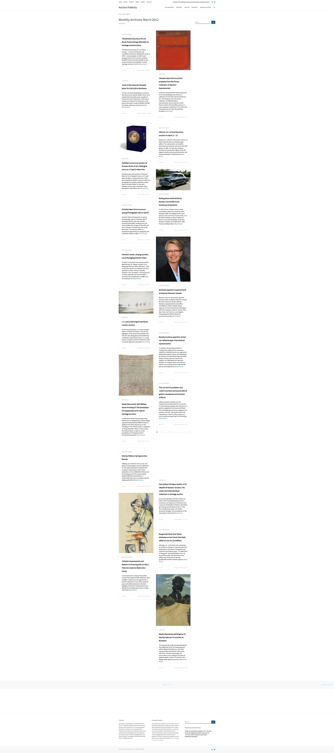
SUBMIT (205, 731)
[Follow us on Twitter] (214, 2)
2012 (124, 14)
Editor (124, 70)
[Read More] (143, 64)
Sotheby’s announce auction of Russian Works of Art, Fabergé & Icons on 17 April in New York (134, 166)
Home (120, 14)
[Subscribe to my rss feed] (212, 2)
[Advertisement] (205, 53)
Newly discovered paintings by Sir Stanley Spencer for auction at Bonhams (172, 637)
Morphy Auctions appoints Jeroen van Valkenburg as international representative (172, 340)
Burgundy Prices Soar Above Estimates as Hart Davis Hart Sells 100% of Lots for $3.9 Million (172, 537)
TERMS (186, 735)
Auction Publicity (128, 749)
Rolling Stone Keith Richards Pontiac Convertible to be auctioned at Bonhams (170, 201)
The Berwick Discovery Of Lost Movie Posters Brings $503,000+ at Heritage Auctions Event (135, 41)
